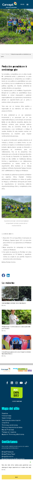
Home (2, 54)
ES (23, 4)
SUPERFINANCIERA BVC (16, 401)
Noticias (7, 54)
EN (21, 4)
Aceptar (16, 477)
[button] (27, 4)
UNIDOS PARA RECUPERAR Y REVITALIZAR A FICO (13, 303)
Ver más (4, 305)
